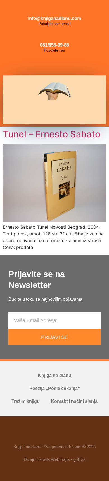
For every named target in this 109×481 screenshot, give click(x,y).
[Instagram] (54, 64)
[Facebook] (42, 64)
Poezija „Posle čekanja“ (54, 388)
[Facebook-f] (38, 432)
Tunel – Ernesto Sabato (51, 134)
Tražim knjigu (25, 401)
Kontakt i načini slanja (74, 401)
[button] (52, 112)
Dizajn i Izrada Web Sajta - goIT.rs (55, 459)
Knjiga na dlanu (54, 375)
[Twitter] (67, 64)
